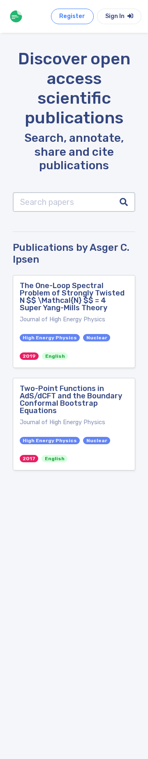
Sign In (115, 16)
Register (72, 16)
